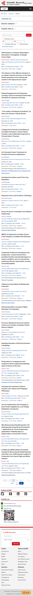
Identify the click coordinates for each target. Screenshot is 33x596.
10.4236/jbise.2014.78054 (12, 443)
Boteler (5, 157)
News (3, 564)
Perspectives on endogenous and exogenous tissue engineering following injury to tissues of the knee (15, 364)
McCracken (6, 198)
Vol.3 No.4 (22, 62)
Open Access (21, 569)
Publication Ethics (23, 572)
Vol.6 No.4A (4, 221)
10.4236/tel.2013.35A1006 (12, 296)
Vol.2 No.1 (23, 118)
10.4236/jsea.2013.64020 (11, 246)
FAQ (2, 582)
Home (5, 13)
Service (4, 567)
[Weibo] (25, 493)
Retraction (21, 577)
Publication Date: (9, 39)
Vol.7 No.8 (4, 441)
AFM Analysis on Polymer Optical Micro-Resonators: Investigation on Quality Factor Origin (15, 55)
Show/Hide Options (7, 46)
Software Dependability (8, 230)
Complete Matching (10, 44)
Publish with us (7, 29)
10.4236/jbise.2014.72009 (12, 375)
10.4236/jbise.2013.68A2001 (12, 273)
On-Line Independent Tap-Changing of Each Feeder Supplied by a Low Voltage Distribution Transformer (15, 407)
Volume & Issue (5, 585)
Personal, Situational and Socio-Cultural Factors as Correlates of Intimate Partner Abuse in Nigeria (15, 325)
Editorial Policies (22, 554)
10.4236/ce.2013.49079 (11, 316)
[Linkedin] (18, 493)
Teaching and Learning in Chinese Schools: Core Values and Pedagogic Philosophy (14, 389)
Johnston (5, 348)
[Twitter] (2, 493)
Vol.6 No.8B (4, 271)
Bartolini (5, 182)
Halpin (5, 393)
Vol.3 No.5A (26, 159)
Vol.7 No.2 (4, 373)
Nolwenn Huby (15, 59)
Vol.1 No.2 (20, 200)
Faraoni (5, 116)
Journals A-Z (5, 551)
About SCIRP (23, 549)
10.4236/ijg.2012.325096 (11, 164)
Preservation (21, 575)
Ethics (19, 551)
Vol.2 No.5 (22, 184)
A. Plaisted (6, 216)
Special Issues (22, 564)
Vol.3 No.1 (14, 396)
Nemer (5, 239)
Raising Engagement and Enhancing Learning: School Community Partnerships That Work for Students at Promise (16, 95)
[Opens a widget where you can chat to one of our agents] (26, 593)
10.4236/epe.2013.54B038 (12, 355)
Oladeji (5, 330)
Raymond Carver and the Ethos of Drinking (16, 195)
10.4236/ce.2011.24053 (11, 105)
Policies (21, 567)
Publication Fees (22, 561)
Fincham (5, 312)
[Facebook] (10, 493)
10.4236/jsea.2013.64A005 (12, 223)
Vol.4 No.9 (16, 314)
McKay (5, 139)
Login (4, 9)
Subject (3, 554)
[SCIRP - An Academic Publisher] (12, 3)
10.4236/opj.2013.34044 (11, 66)
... (24, 480)
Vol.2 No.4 (16, 102)
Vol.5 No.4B (23, 350)
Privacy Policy (22, 580)
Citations (18, 69)
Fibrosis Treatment (7, 280)
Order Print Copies (6, 575)
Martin (5, 289)
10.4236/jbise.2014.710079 (12, 468)
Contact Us (4, 561)
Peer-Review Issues (23, 559)
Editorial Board (24, 44)
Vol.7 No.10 (4, 466)
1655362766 (7, 508)
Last (12, 483)
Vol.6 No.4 (4, 244)
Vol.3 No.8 (14, 84)
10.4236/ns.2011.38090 (11, 87)
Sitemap (3, 559)
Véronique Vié (24, 59)
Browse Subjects (8, 24)
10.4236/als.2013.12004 (11, 205)
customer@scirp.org (9, 503)
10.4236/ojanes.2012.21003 (12, 123)
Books (3, 556)
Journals (11, 13)
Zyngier (5, 100)
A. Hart (5, 266)
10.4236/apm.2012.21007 (12, 146)
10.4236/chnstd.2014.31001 (12, 398)
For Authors (21, 556)
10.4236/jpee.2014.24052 (11, 418)
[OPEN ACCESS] (28, 3)
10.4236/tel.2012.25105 (11, 189)
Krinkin (5, 82)
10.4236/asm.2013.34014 (11, 337)
